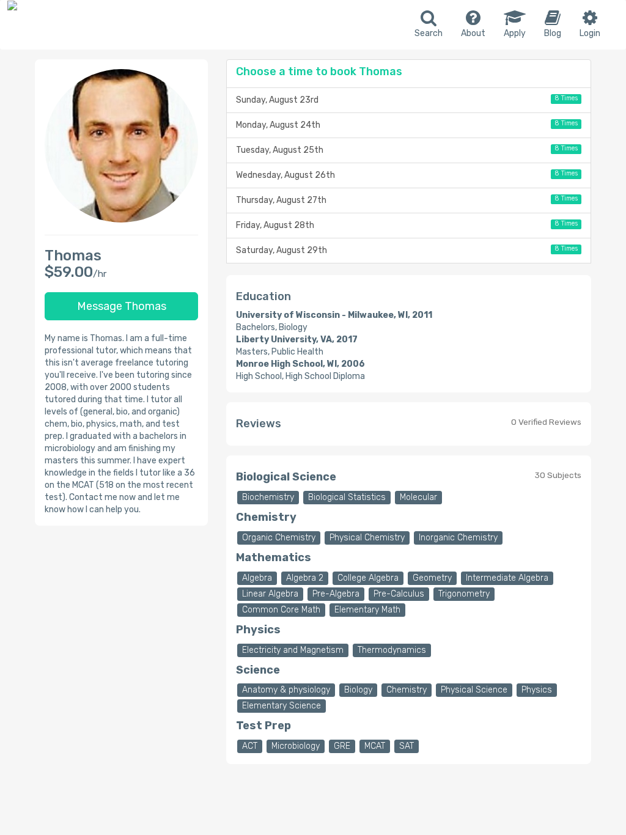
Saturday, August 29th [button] (406, 250)
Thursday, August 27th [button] (406, 199)
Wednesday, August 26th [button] (406, 174)
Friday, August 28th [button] (406, 224)
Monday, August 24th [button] (406, 124)
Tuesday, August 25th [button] (406, 149)
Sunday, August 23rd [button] (406, 99)
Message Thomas (121, 306)
